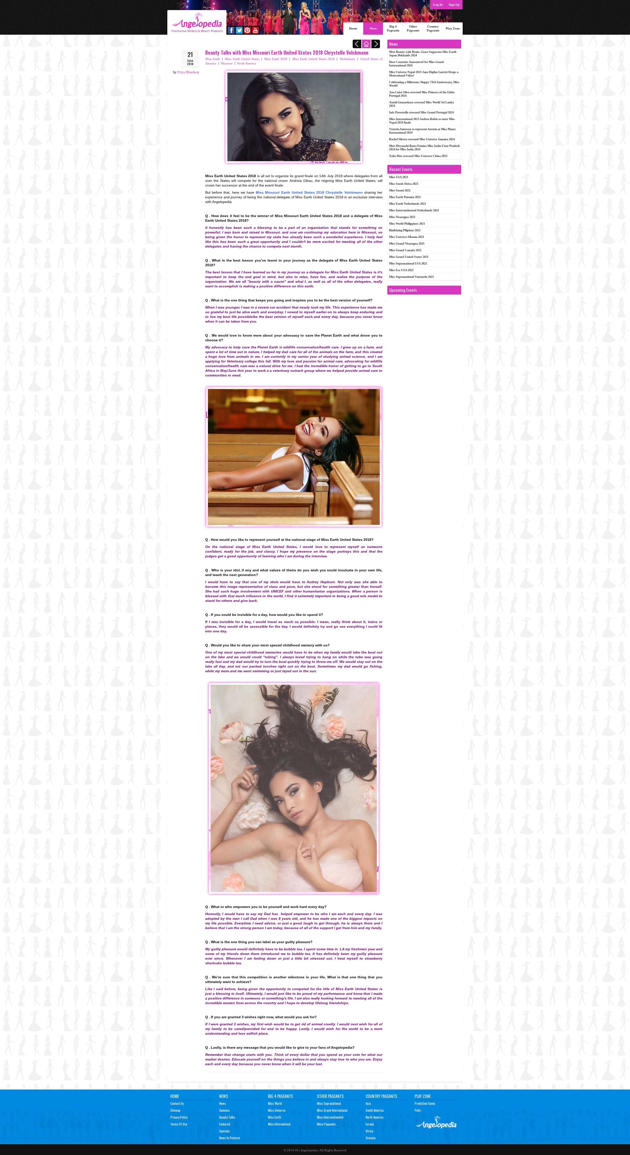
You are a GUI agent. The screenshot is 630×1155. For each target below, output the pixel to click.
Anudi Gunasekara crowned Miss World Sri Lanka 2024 (421, 104)
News (373, 28)
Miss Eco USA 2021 (401, 270)
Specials (224, 1130)
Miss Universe (276, 1110)
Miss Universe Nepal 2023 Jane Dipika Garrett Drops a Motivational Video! (423, 73)
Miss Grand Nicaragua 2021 (407, 243)
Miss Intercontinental (330, 1117)
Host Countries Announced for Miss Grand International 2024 (416, 63)
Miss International (279, 1124)
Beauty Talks (227, 1117)
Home (353, 28)
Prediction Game (425, 1103)
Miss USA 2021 (398, 177)
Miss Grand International (332, 1110)
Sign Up (454, 4)
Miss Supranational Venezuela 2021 (411, 277)
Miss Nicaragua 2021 (402, 217)
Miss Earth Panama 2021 (405, 197)
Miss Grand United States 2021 (408, 257)
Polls (418, 1110)
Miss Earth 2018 (275, 59)
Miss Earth (212, 59)
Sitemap (175, 1110)
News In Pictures (229, 1137)
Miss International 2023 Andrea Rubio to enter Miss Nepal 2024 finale (422, 120)
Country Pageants (433, 28)
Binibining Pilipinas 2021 (405, 230)
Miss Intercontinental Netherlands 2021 (414, 210)
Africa (369, 1130)
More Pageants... (327, 1124)
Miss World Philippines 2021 (407, 223)
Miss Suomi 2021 (399, 190)
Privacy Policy (179, 1117)
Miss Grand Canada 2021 (405, 250)
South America (375, 1110)
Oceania (371, 1137)
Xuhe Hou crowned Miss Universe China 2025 (418, 156)
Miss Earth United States (242, 59)
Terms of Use (178, 1124)
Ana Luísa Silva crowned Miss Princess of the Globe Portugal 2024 (422, 94)
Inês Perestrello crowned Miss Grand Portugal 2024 (421, 112)
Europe (370, 1124)
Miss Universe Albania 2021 (406, 237)
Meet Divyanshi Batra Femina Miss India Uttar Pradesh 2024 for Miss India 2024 (424, 147)
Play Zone (453, 28)
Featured (224, 1124)
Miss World (275, 1103)
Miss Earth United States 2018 (313, 59)
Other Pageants (413, 28)
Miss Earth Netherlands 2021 (407, 203)
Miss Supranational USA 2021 (408, 263)
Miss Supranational (329, 1103)
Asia (368, 1103)
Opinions (224, 1110)
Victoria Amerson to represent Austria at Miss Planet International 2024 (422, 130)
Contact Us (177, 1103)
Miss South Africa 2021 (403, 184)
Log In (437, 4)
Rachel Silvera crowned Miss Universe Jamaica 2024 (422, 139)
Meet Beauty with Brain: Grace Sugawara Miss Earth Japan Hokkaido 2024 (423, 53)
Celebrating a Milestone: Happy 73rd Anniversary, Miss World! (424, 83)
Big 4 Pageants (393, 28)
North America (246, 63)
